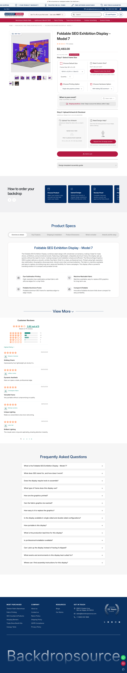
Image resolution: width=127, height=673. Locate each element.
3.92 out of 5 (33, 326)
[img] (10, 353)
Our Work (6, 9)
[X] (104, 622)
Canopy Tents (11, 627)
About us (34, 608)
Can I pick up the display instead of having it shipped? (63, 547)
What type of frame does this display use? (63, 488)
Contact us (35, 612)
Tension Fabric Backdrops (16, 608)
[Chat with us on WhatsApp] (123, 657)
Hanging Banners (12, 619)
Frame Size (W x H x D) (67, 67)
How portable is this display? (63, 525)
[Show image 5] (39, 78)
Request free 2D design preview (103, 141)
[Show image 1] (17, 78)
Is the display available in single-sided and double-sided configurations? (63, 518)
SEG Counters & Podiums (15, 616)
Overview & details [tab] (18, 235)
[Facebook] (108, 622)
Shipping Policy (36, 619)
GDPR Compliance (37, 623)
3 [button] (26, 439)
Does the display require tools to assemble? (63, 480)
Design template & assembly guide (87, 165)
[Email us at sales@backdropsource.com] (123, 663)
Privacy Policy (36, 627)
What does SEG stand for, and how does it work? (63, 473)
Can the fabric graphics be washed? (63, 503)
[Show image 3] (28, 78)
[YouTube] (119, 622)
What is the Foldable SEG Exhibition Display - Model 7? (63, 465)
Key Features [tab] (36, 235)
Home (11, 25)
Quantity (63, 77)
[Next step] (14, 200)
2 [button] (23, 439)
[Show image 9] (17, 83)
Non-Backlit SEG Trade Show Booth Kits (28, 25)
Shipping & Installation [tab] (54, 235)
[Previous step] (9, 200)
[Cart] (121, 14)
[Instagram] (116, 622)
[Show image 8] (11, 83)
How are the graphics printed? (63, 495)
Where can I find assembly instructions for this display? (63, 562)
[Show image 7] (50, 78)
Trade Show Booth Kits (14, 623)
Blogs (58, 608)
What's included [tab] (91, 235)
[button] (61, 44)
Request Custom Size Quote (102, 71)
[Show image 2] (22, 78)
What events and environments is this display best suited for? (63, 555)
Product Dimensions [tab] (72, 235)
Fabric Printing (12, 612)
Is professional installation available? (63, 540)
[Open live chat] (123, 669)
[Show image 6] (45, 78)
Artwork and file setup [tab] (109, 235)
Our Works (59, 612)
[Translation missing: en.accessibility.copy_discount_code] (62, 14)
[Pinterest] (112, 622)
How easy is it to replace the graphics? (63, 510)
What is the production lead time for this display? (63, 532)
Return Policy (35, 616)
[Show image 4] (33, 78)
